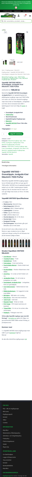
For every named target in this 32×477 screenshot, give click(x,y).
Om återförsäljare (8, 454)
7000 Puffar (21, 77)
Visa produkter (7, 460)
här (26, 339)
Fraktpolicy (6, 438)
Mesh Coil (25, 148)
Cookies (5, 422)
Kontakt (5, 417)
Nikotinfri (4, 150)
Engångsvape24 (7, 414)
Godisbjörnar (8, 261)
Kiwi (21, 148)
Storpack (13, 79)
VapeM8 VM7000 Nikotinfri (9, 152)
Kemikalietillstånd (8, 465)
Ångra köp (6, 447)
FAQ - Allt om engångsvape (11, 408)
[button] (27, 32)
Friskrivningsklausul (8, 441)
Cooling (16, 146)
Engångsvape (9, 70)
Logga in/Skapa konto (9, 457)
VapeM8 (10, 154)
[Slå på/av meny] (30, 16)
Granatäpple (8, 148)
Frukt (20, 78)
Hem (3, 70)
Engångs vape (23, 146)
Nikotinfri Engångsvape (8, 144)
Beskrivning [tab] (5, 162)
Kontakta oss (13, 318)
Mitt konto (6, 411)
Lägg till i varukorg (16, 134)
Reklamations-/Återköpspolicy (11, 433)
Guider (5, 444)
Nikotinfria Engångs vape (9, 77)
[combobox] (16, 21)
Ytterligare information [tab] (9, 165)
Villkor (4, 420)
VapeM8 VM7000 (11, 123)
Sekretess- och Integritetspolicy (12, 435)
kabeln (24, 106)
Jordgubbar (16, 148)
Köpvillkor (5, 430)
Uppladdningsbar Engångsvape (16, 150)
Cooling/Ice (5, 78)
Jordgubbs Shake (9, 278)
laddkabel (12, 333)
